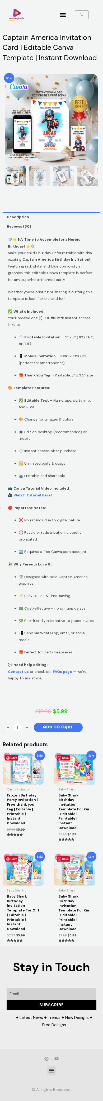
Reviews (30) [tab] (19, 226)
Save (14, 758)
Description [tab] (18, 216)
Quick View (23, 780)
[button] (63, 15)
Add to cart (58, 727)
